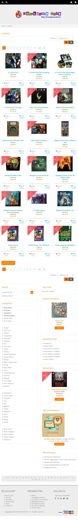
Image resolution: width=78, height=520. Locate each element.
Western (6, 386)
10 (34, 48)
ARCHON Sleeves (9, 316)
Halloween (7, 411)
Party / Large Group (10, 362)
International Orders (38, 504)
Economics (7, 346)
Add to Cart (7, 84)
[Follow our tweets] (64, 498)
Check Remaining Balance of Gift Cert (56, 465)
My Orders (9, 500)
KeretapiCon (8, 393)
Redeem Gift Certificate (52, 462)
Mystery (6, 360)
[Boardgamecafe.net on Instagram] (58, 498)
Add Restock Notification (52, 457)
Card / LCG (7, 330)
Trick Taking (8, 381)
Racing (6, 365)
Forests (6, 409)
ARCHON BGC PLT (25, 512)
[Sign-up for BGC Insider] (67, 498)
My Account (9, 495)
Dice (5, 344)
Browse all (7, 440)
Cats (5, 401)
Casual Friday (8, 396)
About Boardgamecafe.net (38, 496)
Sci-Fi (5, 370)
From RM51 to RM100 (51, 349)
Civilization (7, 398)
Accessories (7, 321)
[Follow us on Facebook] (56, 498)
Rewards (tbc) (10, 502)
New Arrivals (8, 308)
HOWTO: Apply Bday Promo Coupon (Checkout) (60, 460)
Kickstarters (7, 313)
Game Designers (9, 432)
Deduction (7, 338)
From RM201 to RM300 (52, 354)
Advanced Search (7, 296)
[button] (44, 317)
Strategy (6, 378)
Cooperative (8, 336)
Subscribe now (59, 444)
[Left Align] (66, 42)
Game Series (8, 429)
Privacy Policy (36, 508)
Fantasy (6, 352)
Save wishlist (21, 84)
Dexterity (7, 341)
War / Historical (9, 383)
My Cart (8, 497)
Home (4, 26)
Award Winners (9, 434)
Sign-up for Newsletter (62, 495)
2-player (6, 328)
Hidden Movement (10, 354)
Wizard (6, 422)
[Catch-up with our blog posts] (61, 498)
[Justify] (71, 42)
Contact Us (9, 506)
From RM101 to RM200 (52, 351)
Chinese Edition (9, 437)
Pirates (6, 417)
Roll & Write (7, 368)
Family (6, 349)
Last (39, 48)
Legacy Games (8, 357)
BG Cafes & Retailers (38, 506)
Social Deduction (9, 373)
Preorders (7, 310)
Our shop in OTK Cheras (40, 500)
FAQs (7, 504)
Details (59, 328)
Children (6, 333)
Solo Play (7, 375)
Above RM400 (48, 359)
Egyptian (6, 406)
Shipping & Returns (50, 467)
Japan (5, 414)
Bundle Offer (8, 318)
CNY (5, 404)
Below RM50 (48, 346)
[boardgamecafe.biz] (38, 14)
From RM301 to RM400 (52, 357)
